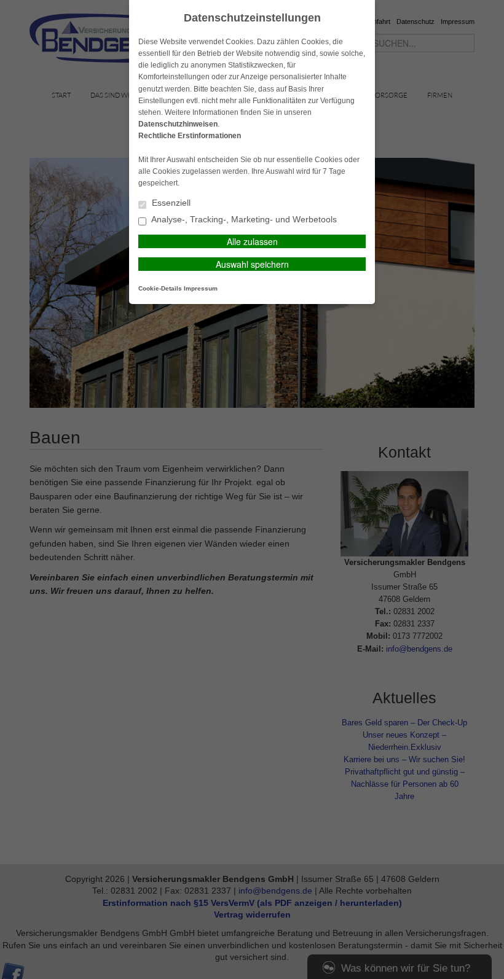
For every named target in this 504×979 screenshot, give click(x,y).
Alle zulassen (252, 241)
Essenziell (170, 203)
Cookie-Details (160, 288)
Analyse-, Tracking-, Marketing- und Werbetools (243, 219)
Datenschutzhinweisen (178, 124)
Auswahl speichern (252, 264)
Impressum (201, 288)
